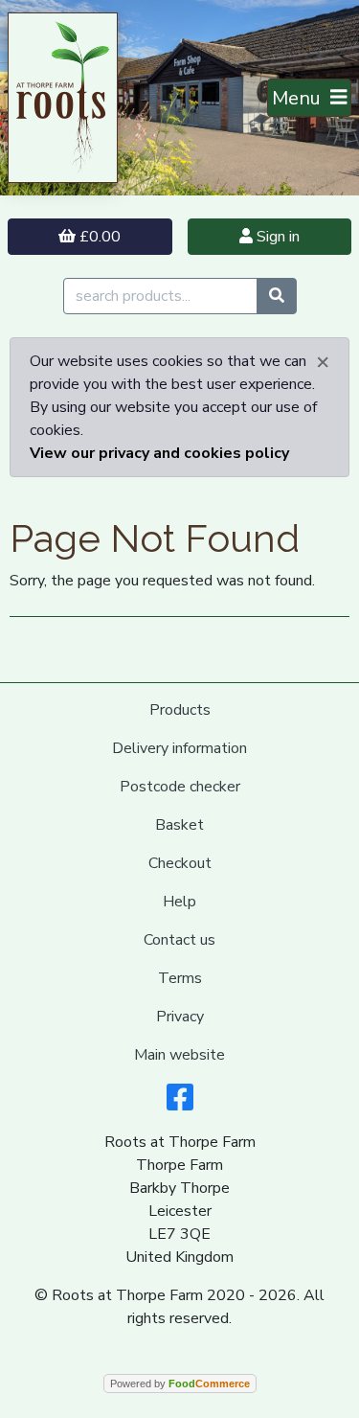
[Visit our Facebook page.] (180, 1103)
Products (180, 709)
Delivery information (179, 748)
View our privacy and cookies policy (159, 453)
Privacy (180, 1016)
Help (179, 901)
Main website (179, 1054)
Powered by (180, 1383)
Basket (179, 824)
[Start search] (277, 296)
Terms (180, 978)
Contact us (179, 939)
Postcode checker (180, 786)
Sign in (276, 236)
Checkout (180, 863)
